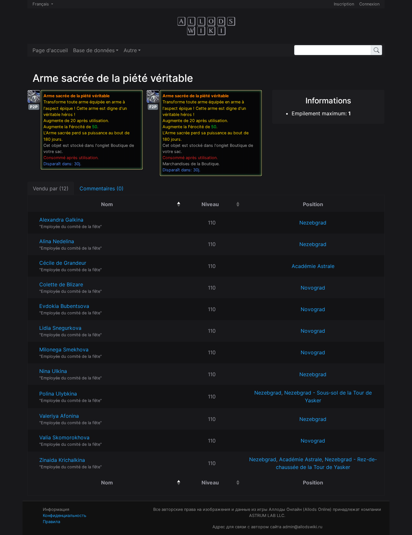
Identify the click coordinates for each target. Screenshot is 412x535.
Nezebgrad (312, 222)
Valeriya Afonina (59, 416)
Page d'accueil (50, 50)
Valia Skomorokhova (64, 437)
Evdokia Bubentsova (64, 306)
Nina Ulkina (53, 371)
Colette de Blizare (61, 284)
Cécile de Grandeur (62, 263)
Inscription (344, 4)
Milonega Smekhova (64, 349)
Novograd (313, 287)
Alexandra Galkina (61, 219)
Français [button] (41, 4)
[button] (95, 50)
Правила (51, 521)
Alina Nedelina (56, 241)
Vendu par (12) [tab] (51, 188)
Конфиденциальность (64, 515)
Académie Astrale (313, 266)
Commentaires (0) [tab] (102, 188)
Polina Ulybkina (58, 393)
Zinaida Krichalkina (62, 460)
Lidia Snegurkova (60, 328)
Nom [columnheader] (139, 204)
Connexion (369, 4)
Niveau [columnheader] (221, 204)
